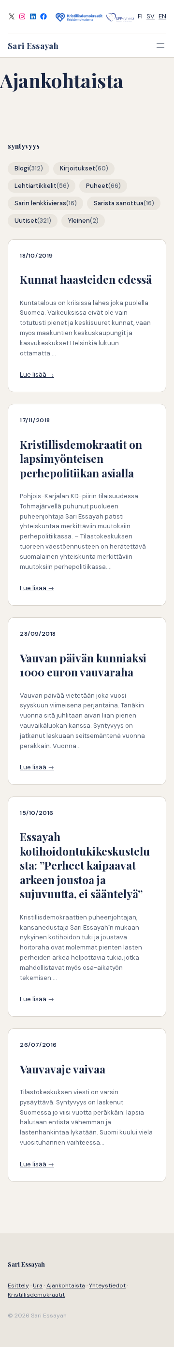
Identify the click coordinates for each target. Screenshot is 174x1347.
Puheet (97, 186)
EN (162, 16)
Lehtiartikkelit (35, 186)
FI (140, 16)
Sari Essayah (33, 45)
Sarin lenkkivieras (40, 203)
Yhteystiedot (107, 1285)
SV (150, 16)
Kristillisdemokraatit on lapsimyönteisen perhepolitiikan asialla (81, 458)
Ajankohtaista (65, 1285)
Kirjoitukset (77, 168)
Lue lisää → (37, 374)
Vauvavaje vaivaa (62, 1069)
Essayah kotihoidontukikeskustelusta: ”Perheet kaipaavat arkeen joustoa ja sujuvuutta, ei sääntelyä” (85, 865)
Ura (38, 1285)
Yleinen (79, 221)
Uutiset (25, 221)
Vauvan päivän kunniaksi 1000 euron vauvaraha (83, 665)
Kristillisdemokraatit (36, 1295)
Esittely (18, 1285)
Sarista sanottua (119, 203)
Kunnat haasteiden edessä (86, 279)
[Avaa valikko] (160, 45)
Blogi (21, 168)
